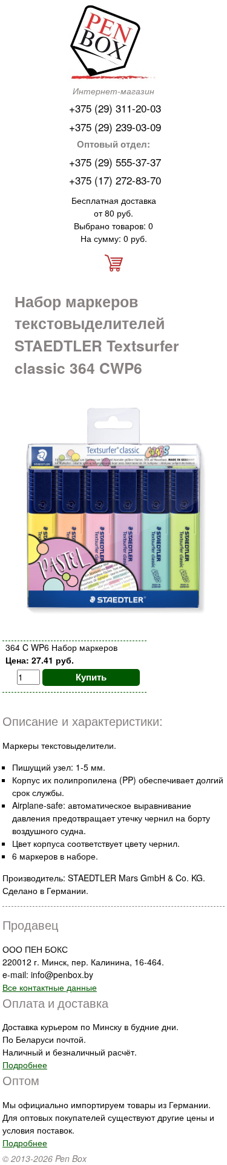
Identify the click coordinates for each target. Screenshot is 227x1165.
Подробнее (24, 1065)
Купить (91, 677)
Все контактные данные (49, 987)
